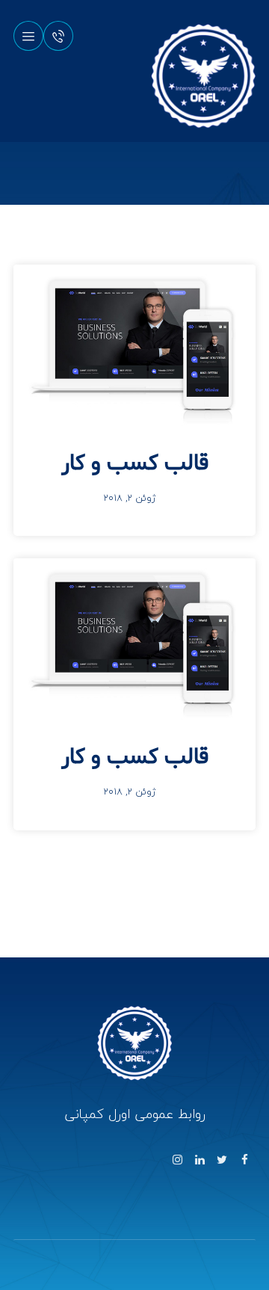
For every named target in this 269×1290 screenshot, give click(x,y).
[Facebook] (244, 1160)
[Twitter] (222, 1160)
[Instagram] (177, 1160)
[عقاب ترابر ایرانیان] (203, 76)
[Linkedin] (199, 1160)
